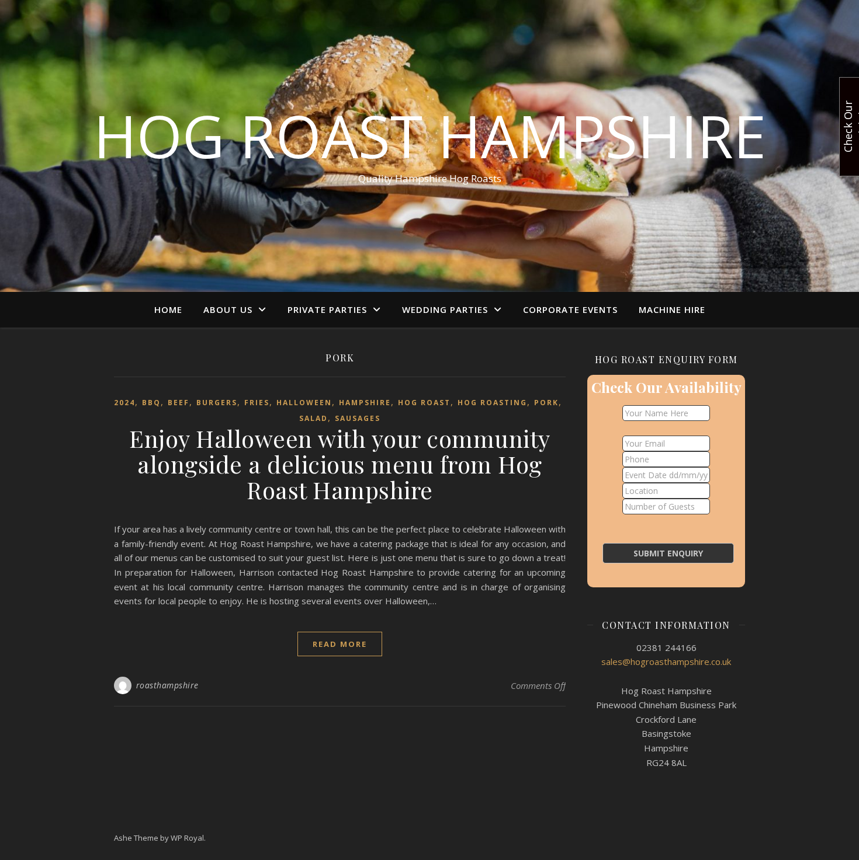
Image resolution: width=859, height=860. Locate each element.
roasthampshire (167, 685)
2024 (124, 403)
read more (340, 644)
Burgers (216, 403)
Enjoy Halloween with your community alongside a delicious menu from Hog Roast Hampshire (339, 464)
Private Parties (327, 309)
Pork (546, 403)
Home (168, 309)
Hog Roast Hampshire (429, 135)
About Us (227, 309)
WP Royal (187, 838)
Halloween (304, 403)
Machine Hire (672, 309)
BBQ (151, 403)
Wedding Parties (445, 309)
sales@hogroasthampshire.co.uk (666, 661)
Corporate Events (570, 309)
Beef (178, 403)
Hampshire (365, 403)
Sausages (357, 418)
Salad (313, 418)
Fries (256, 403)
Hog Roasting (492, 403)
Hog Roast (424, 403)
